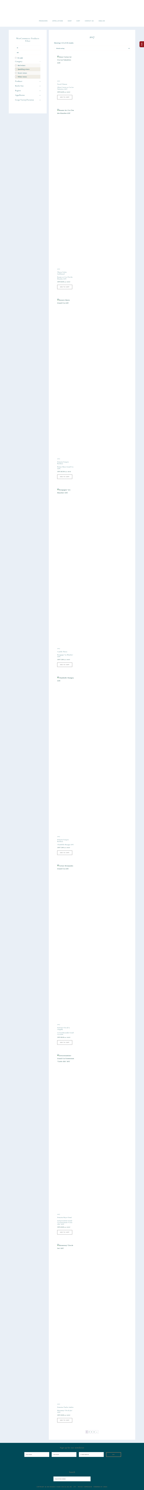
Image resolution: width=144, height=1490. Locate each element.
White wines (22, 77)
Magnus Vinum (72, 9)
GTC (75, 1486)
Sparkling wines (24, 69)
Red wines (21, 65)
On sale (20, 58)
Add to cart (64, 97)
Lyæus (105, 1486)
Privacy (81, 1486)
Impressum (88, 1486)
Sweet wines (22, 73)
